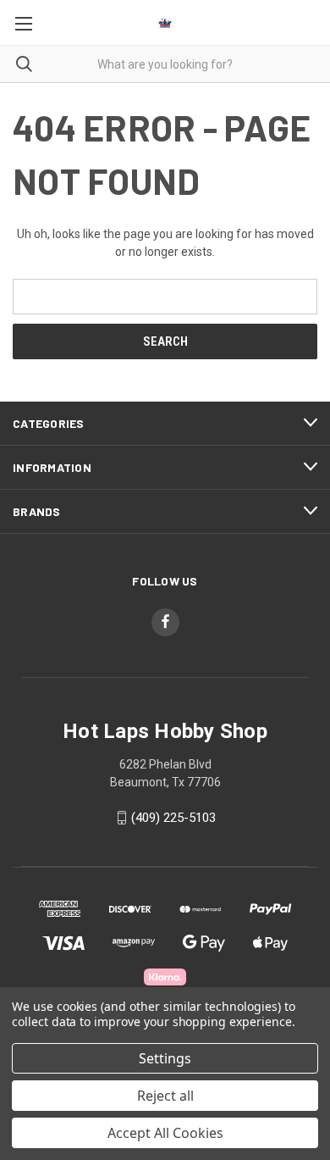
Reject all (165, 1095)
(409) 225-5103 (173, 817)
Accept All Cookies (165, 1133)
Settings (165, 1058)
